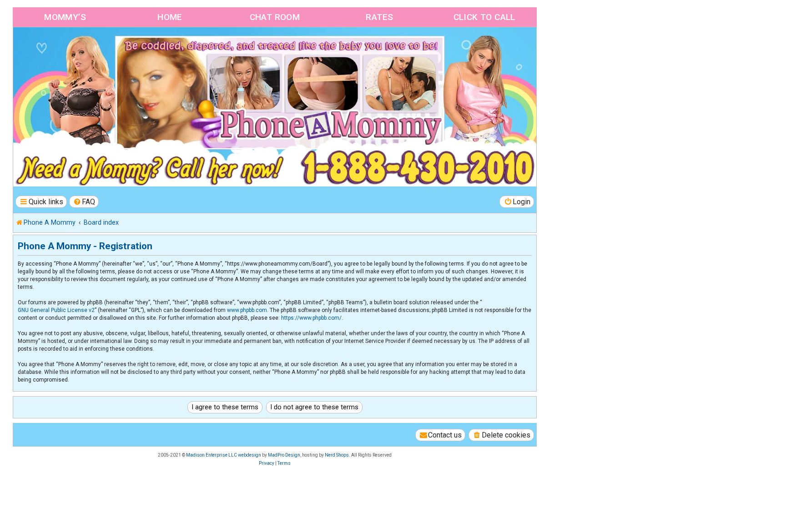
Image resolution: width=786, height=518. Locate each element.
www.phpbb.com (247, 310)
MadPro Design (284, 455)
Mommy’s (65, 17)
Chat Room (275, 17)
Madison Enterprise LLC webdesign (223, 455)
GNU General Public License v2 (56, 310)
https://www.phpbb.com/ (311, 318)
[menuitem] (84, 202)
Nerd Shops (337, 455)
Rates (379, 17)
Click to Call (484, 17)
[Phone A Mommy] (65, 46)
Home (169, 17)
